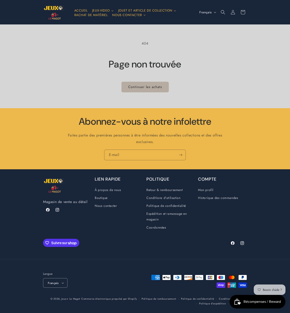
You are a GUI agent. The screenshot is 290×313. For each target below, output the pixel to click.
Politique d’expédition (212, 303)
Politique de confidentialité (166, 205)
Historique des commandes (218, 198)
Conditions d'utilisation (163, 198)
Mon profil (205, 190)
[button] (223, 12)
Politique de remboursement (159, 299)
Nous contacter (106, 205)
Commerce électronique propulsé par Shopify (109, 299)
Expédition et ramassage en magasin (166, 216)
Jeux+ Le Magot (70, 299)
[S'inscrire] (181, 155)
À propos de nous (108, 190)
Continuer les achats (145, 86)
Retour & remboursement (164, 190)
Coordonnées (156, 227)
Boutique (101, 198)
